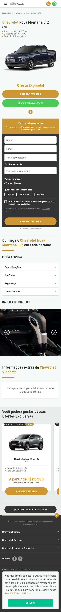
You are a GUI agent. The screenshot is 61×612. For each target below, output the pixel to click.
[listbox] (30, 170)
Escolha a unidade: (13, 164)
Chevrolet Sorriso (12, 540)
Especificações (12, 267)
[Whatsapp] (54, 3)
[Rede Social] (14, 559)
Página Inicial (7, 13)
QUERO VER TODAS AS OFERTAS (29, 509)
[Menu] (6, 3)
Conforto (9, 275)
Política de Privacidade (17, 593)
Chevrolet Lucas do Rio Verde (18, 548)
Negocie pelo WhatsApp (30, 103)
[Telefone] (48, 3)
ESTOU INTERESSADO (30, 94)
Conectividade (12, 291)
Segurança (10, 283)
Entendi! (30, 602)
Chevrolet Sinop (11, 532)
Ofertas (19, 13)
